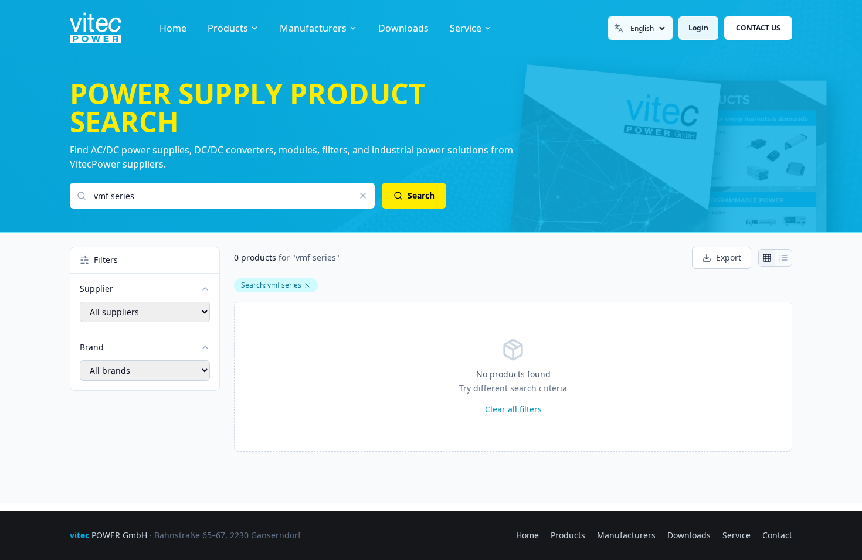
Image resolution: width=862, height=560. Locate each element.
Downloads (403, 28)
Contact (777, 535)
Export (728, 257)
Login (698, 28)
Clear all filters (513, 409)
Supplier (96, 288)
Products (228, 28)
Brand (92, 347)
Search (421, 195)
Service (465, 28)
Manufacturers (313, 28)
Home (172, 28)
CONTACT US (758, 28)
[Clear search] (363, 195)
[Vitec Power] (107, 28)
